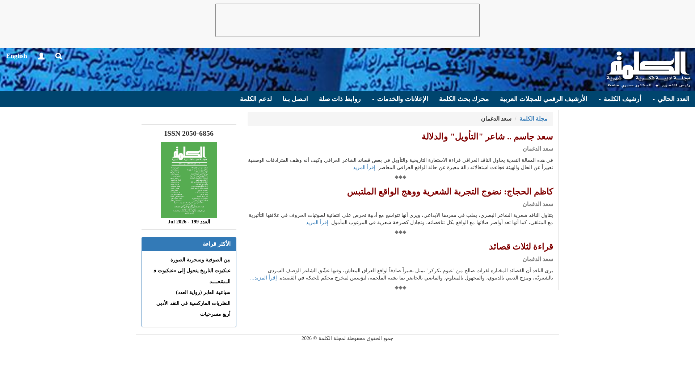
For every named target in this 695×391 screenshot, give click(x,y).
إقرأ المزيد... (362, 167)
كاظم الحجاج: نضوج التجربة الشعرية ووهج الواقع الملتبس (450, 191)
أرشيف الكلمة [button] (621, 98)
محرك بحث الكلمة (464, 98)
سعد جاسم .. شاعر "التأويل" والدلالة (487, 136)
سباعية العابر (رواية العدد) (203, 292)
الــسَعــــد (220, 281)
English (16, 55)
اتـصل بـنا (295, 98)
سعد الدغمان (538, 149)
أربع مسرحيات (215, 314)
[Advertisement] (347, 20)
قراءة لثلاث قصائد (521, 246)
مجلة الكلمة (533, 118)
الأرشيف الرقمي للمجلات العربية (543, 98)
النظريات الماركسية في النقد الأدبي (193, 303)
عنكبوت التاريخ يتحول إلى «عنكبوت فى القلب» (182, 270)
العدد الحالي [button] (673, 98)
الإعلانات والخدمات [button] (401, 98)
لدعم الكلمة (256, 98)
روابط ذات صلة (340, 98)
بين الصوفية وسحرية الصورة (200, 259)
